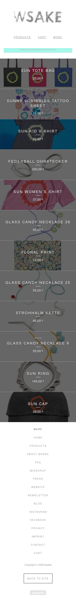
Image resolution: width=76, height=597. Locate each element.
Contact (38, 544)
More (57, 37)
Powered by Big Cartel (38, 592)
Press (38, 478)
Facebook (38, 519)
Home (38, 437)
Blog (38, 503)
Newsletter (38, 495)
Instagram (38, 511)
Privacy (38, 528)
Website (38, 487)
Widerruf (38, 470)
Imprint (38, 536)
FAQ (38, 462)
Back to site (38, 578)
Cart (42, 37)
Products (22, 37)
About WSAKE (38, 454)
